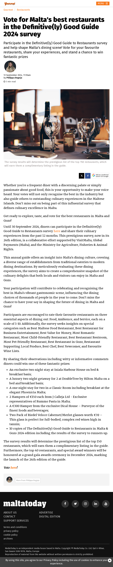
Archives (8, 538)
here (57, 231)
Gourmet (8, 9)
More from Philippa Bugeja (27, 480)
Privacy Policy (11, 531)
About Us (10, 512)
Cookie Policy (11, 534)
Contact (9, 516)
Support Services (16, 520)
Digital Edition (49, 516)
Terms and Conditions (15, 527)
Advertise (46, 512)
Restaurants (23, 9)
